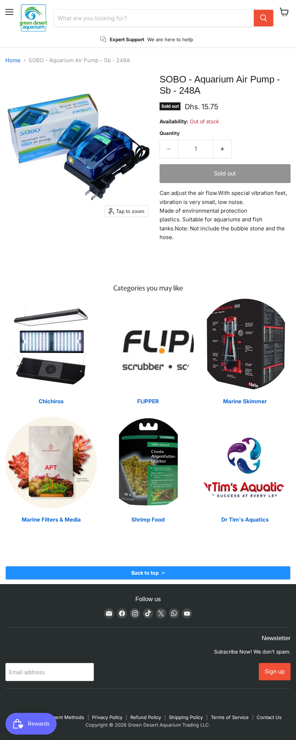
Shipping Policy (186, 717)
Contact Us (269, 717)
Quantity (170, 133)
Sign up (275, 671)
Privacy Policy (107, 717)
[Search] (263, 18)
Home (13, 60)
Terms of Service (230, 717)
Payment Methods (64, 717)
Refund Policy (145, 717)
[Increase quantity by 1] (222, 149)
